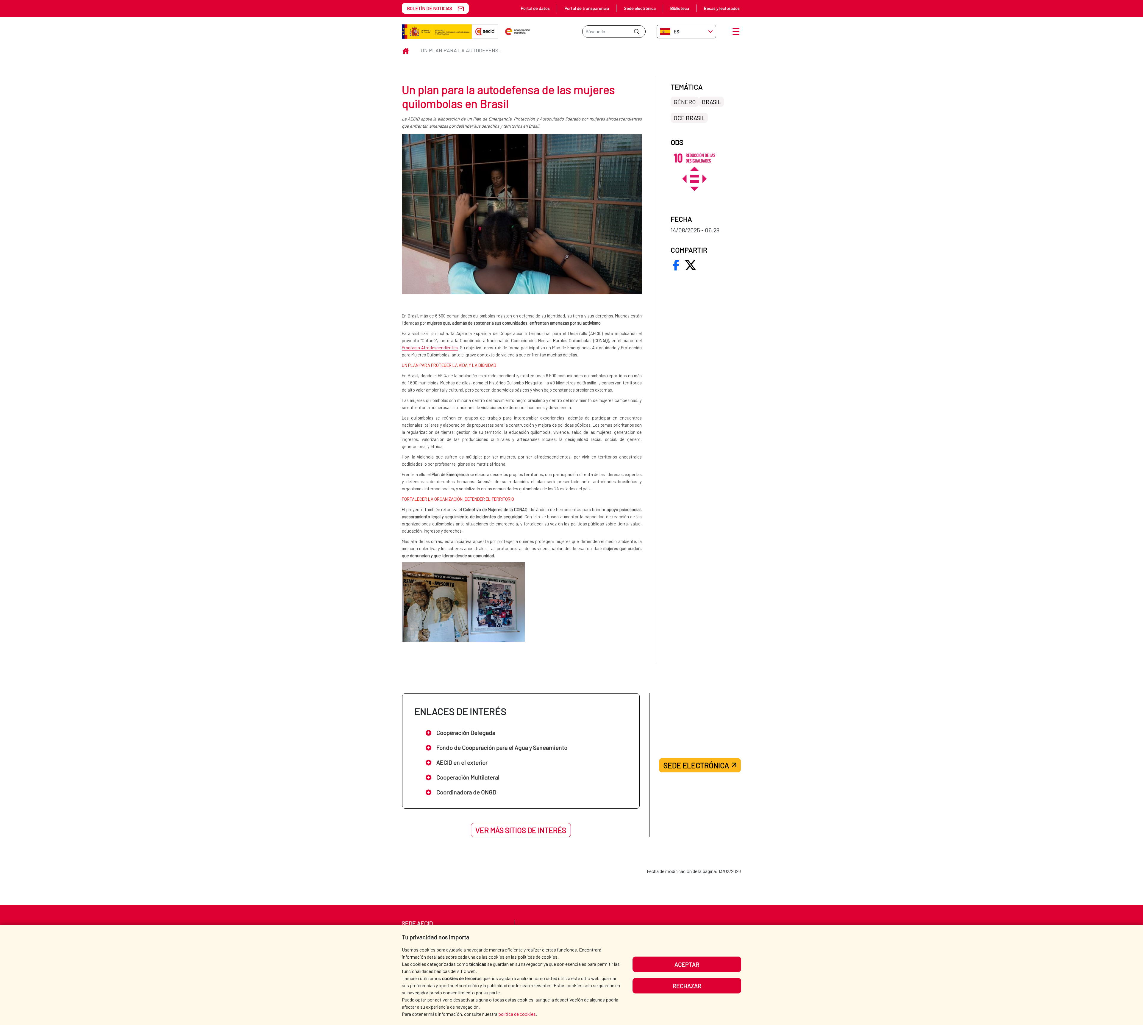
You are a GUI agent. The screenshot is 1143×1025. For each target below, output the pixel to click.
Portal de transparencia (587, 8)
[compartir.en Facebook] (676, 265)
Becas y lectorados (722, 8)
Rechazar (687, 985)
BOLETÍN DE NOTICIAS (429, 8)
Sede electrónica (640, 8)
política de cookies (517, 1014)
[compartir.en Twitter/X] (690, 265)
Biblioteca (679, 8)
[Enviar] (636, 31)
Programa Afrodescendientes (430, 347)
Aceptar (686, 964)
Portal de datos (535, 8)
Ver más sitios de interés (520, 830)
